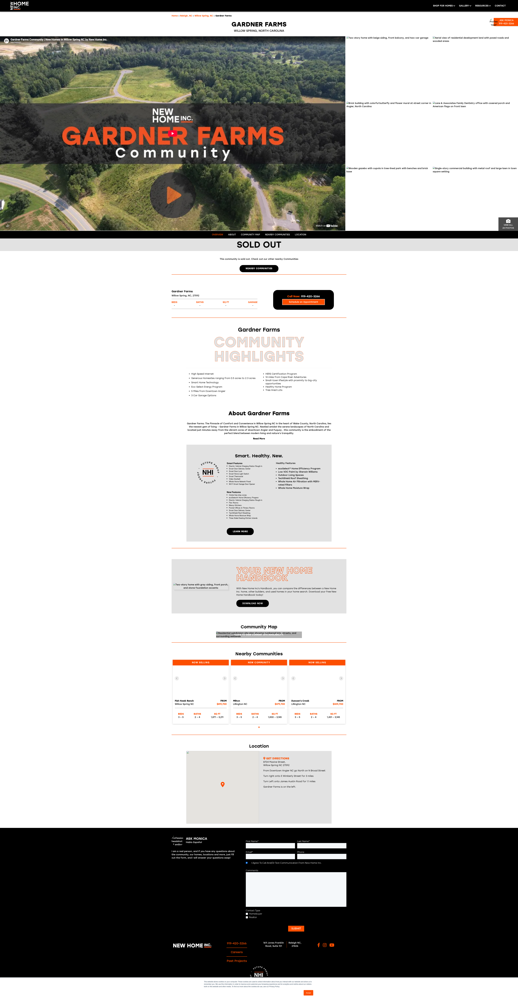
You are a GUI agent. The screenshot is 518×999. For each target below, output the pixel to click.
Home (175, 16)
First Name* (252, 841)
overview (217, 234)
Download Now (252, 603)
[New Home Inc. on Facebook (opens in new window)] (318, 945)
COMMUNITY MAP (250, 234)
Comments (252, 870)
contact (500, 5)
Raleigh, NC (186, 16)
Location (300, 234)
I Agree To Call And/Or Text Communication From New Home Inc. (285, 863)
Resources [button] (481, 5)
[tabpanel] (201, 692)
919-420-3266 (237, 943)
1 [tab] (259, 727)
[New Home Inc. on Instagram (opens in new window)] (325, 945)
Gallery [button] (464, 5)
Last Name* (303, 841)
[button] (223, 784)
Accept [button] (308, 993)
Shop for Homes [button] (443, 5)
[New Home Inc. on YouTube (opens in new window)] (331, 945)
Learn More (240, 531)
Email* (249, 852)
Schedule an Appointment (303, 302)
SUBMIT (296, 928)
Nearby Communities (277, 234)
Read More (259, 438)
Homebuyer (255, 914)
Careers (237, 952)
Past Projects (237, 961)
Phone (300, 852)
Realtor (253, 917)
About (232, 234)
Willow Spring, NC (204, 16)
